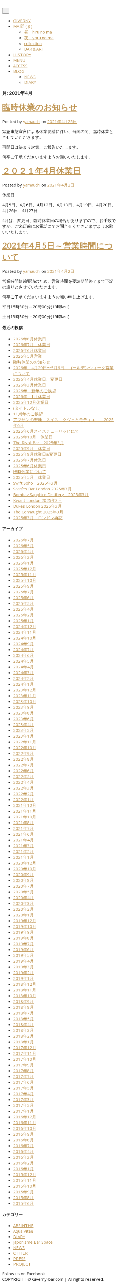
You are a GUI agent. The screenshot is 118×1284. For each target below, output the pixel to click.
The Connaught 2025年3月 (38, 512)
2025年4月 (23, 609)
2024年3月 (23, 672)
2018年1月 (23, 1041)
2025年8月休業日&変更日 (37, 454)
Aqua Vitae (23, 1231)
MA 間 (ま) (22, 26)
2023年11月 (24, 695)
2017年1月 (23, 1111)
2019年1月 (23, 978)
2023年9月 (23, 707)
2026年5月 (23, 545)
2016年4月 (23, 1151)
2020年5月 (23, 891)
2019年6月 (23, 949)
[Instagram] (52, 1273)
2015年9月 (23, 1191)
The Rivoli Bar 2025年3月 (38, 442)
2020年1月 (23, 915)
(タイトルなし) (27, 408)
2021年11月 (24, 811)
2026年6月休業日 (29, 350)
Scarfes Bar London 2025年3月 (42, 488)
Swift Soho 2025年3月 (35, 483)
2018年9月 (23, 1001)
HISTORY (22, 54)
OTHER (20, 1253)
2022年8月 (23, 759)
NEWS (30, 76)
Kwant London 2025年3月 (37, 500)
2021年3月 (23, 845)
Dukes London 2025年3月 (37, 506)
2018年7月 (23, 1013)
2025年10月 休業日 (33, 437)
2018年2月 (23, 1036)
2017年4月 (23, 1093)
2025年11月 (24, 574)
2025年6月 (23, 597)
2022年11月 (24, 741)
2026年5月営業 (27, 356)
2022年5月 (23, 776)
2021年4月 (23, 840)
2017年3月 (23, 1099)
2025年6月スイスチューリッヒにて (46, 431)
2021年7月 (23, 828)
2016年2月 (23, 1163)
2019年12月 (24, 920)
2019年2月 (23, 972)
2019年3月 (23, 966)
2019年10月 (24, 926)
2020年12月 (24, 863)
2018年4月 (23, 1024)
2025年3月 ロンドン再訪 (38, 517)
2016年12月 (24, 1116)
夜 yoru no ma (39, 37)
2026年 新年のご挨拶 (34, 390)
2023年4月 (23, 724)
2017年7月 (23, 1076)
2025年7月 (23, 591)
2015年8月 (23, 1197)
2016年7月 (23, 1145)
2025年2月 (23, 615)
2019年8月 (23, 938)
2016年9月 (23, 1134)
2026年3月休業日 (29, 385)
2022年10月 (24, 747)
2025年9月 (23, 586)
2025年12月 (24, 568)
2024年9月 (23, 643)
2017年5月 (23, 1088)
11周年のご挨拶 (28, 413)
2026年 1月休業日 (31, 396)
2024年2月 (23, 678)
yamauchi (31, 121)
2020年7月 (23, 886)
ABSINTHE (23, 1225)
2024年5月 (23, 661)
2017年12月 (24, 1047)
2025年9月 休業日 (31, 448)
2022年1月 (23, 799)
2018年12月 (24, 984)
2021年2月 (23, 851)
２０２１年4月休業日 (41, 170)
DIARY (30, 82)
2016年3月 (23, 1157)
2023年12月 (24, 690)
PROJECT (22, 1264)
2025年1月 (23, 620)
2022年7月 (23, 765)
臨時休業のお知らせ (39, 107)
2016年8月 (23, 1140)
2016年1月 (23, 1168)
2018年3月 (23, 1030)
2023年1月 (23, 736)
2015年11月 (24, 1180)
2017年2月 (23, 1105)
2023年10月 (24, 701)
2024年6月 (23, 655)
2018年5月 (23, 1018)
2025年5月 (23, 603)
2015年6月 (23, 1203)
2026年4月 (23, 551)
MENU (19, 60)
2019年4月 (23, 961)
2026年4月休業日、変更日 (38, 379)
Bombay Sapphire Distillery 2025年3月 (51, 494)
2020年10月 (24, 868)
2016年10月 (24, 1128)
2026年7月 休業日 (31, 344)
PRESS (19, 1258)
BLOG (18, 71)
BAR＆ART (34, 49)
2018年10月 (24, 995)
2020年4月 (23, 897)
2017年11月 (24, 1053)
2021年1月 (23, 857)
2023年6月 (23, 718)
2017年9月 (23, 1065)
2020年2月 (23, 909)
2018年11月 (24, 990)
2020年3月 (23, 903)
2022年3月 (23, 788)
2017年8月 (23, 1070)
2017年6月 (23, 1082)
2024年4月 (23, 666)
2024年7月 (23, 649)
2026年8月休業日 (29, 338)
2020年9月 (23, 874)
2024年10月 (24, 638)
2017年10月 (24, 1059)
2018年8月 (23, 1007)
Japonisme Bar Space (33, 1242)
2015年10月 (24, 1186)
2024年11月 (24, 632)
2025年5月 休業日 (31, 477)
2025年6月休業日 (29, 465)
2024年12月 (24, 626)
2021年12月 (24, 805)
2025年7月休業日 (29, 460)
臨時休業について (29, 471)
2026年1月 (23, 563)
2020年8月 (23, 880)
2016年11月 (24, 1122)
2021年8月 (23, 822)
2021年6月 (23, 834)
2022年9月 (23, 753)
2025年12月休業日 (31, 402)
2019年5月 (23, 955)
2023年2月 (23, 730)
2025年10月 (24, 580)
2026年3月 (23, 557)
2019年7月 (23, 943)
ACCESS (20, 65)
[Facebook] (47, 1273)
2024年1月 (23, 684)
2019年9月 (23, 932)
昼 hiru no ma (38, 32)
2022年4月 (23, 782)
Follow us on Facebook (23, 1273)
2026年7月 (23, 540)
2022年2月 (23, 793)
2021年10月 (24, 816)
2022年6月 (23, 770)
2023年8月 (23, 713)
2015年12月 (24, 1174)
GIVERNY (22, 20)
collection (33, 43)
